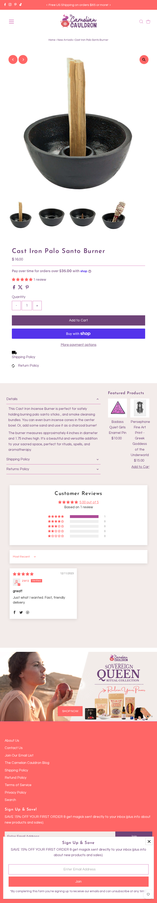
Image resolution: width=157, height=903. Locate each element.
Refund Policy (15, 778)
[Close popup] (149, 841)
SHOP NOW (70, 711)
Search (10, 800)
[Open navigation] (23, 21)
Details (12, 399)
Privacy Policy (15, 792)
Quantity (18, 297)
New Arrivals (65, 39)
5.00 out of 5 (89, 502)
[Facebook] (5, 5)
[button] (22, 280)
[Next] (110, 5)
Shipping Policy (23, 357)
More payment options (78, 345)
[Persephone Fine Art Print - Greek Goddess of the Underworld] (139, 407)
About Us (12, 740)
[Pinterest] (15, 5)
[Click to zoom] (144, 59)
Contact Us (14, 748)
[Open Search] (141, 21)
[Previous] (47, 5)
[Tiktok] (20, 5)
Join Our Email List (19, 755)
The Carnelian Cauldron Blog (27, 763)
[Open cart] (148, 21)
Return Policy (28, 365)
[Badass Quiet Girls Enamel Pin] (117, 407)
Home (51, 39)
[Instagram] (10, 5)
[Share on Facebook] (14, 288)
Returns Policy (17, 469)
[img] (23, 574)
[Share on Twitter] (21, 288)
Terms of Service (18, 785)
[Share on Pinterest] (27, 288)
